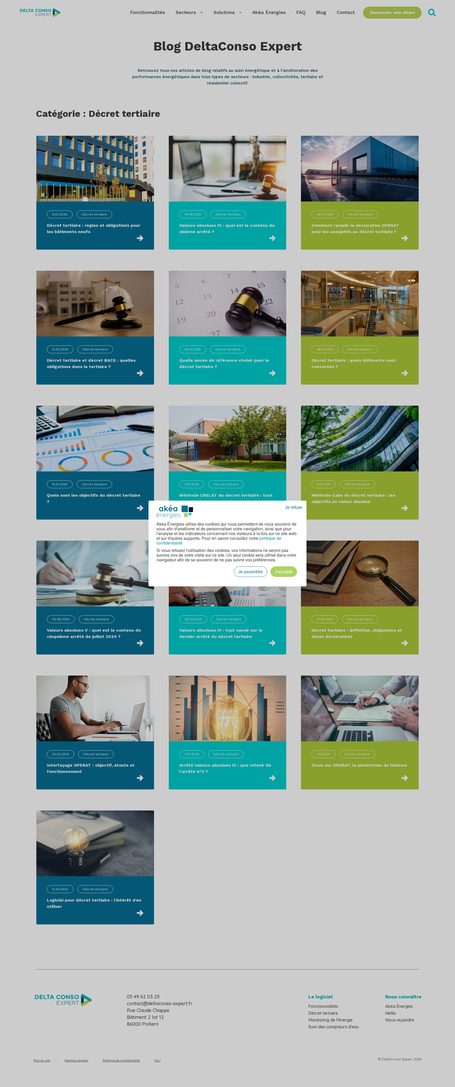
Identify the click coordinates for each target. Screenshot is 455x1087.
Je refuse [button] (293, 507)
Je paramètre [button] (250, 571)
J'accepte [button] (284, 571)
